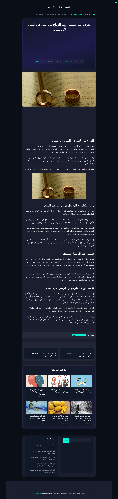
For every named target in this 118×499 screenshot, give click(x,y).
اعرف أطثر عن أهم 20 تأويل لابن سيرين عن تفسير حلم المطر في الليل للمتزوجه (83, 418)
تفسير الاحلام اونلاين (90, 14)
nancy (37, 61)
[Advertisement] (59, 46)
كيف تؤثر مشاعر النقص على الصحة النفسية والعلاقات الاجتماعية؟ (37, 392)
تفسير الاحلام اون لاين (59, 7)
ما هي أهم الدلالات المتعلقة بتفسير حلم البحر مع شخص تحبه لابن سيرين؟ (37, 418)
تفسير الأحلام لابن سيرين (75, 14)
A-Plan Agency (37, 493)
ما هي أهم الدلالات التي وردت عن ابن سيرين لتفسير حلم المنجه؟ (59, 418)
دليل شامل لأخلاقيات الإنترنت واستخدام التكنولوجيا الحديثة (44, 446)
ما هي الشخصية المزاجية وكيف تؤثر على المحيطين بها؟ (43, 452)
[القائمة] (116, 2)
